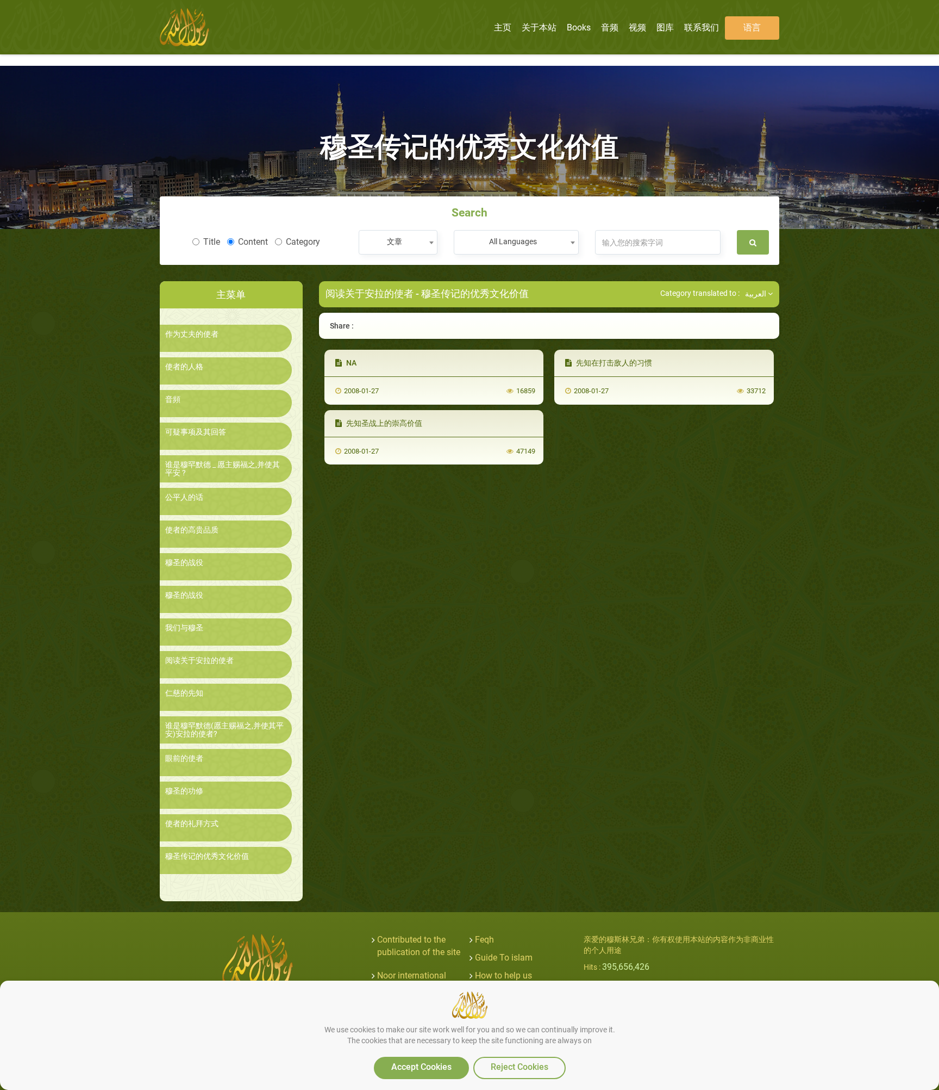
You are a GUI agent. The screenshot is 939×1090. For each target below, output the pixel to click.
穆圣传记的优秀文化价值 (207, 856)
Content (253, 242)
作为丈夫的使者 (191, 334)
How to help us (503, 975)
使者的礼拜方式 (191, 824)
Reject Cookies (519, 1067)
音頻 (172, 399)
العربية (756, 293)
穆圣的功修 (184, 791)
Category (303, 242)
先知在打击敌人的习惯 (613, 362)
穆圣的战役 (184, 563)
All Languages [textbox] (513, 241)
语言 (752, 27)
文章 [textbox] (394, 241)
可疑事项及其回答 (195, 432)
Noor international (411, 975)
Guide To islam (504, 957)
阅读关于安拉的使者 (199, 661)
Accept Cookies (421, 1067)
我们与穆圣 (184, 628)
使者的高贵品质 (191, 530)
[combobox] (398, 242)
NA (350, 362)
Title (211, 242)
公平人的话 (184, 497)
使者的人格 (184, 367)
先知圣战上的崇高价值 (383, 423)
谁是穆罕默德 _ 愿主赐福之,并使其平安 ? (222, 469)
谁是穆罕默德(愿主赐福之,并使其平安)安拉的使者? (224, 730)
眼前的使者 (184, 758)
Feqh (484, 939)
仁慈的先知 (184, 693)
